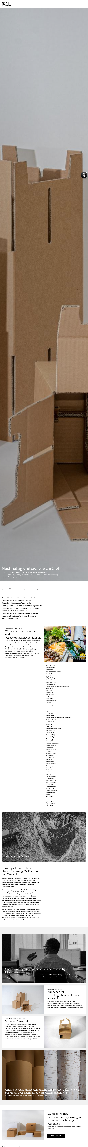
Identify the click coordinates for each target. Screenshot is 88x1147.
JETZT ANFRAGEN (56, 1136)
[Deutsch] (2, 589)
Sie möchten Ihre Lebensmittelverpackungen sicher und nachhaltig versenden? (64, 1118)
